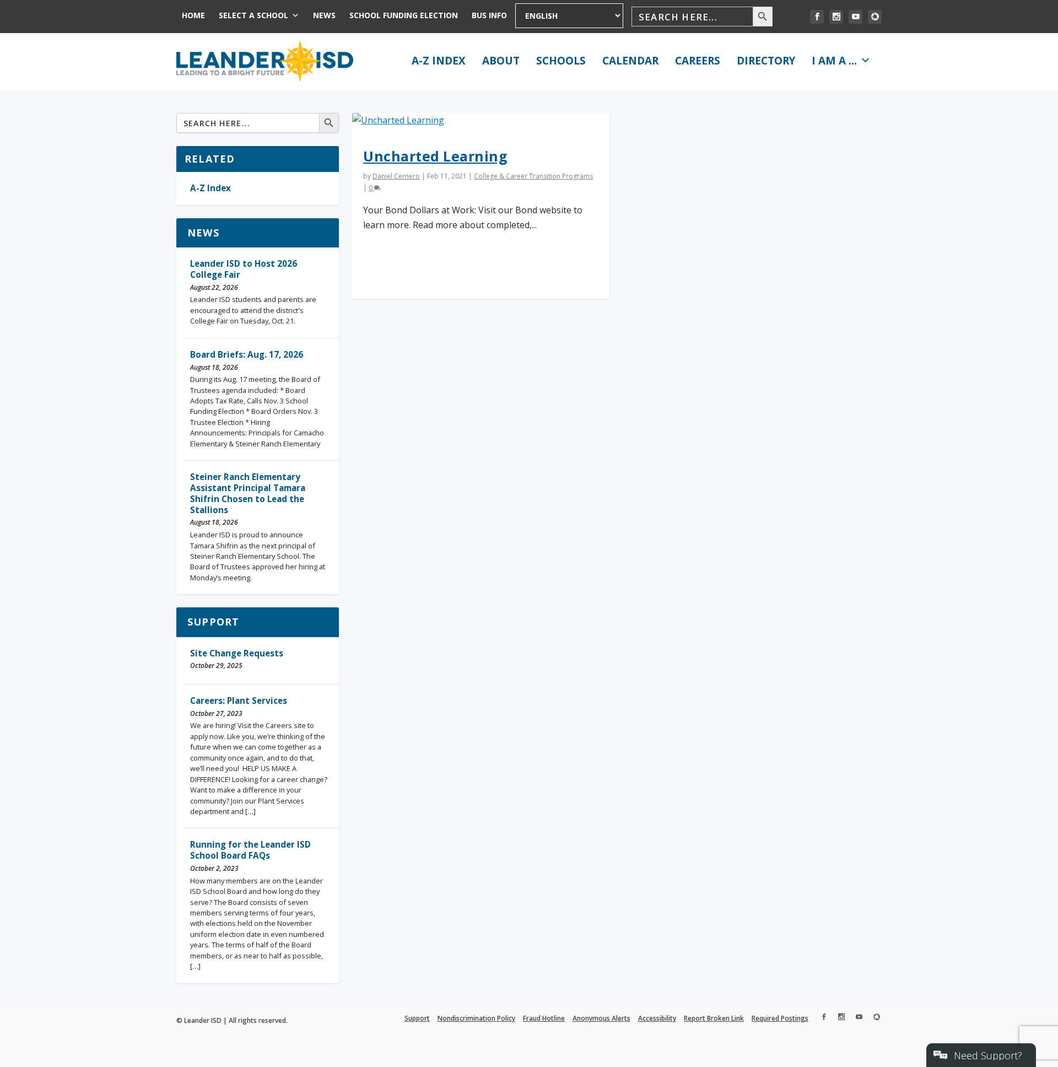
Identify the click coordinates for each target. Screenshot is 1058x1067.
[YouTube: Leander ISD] (855, 17)
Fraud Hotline (544, 1018)
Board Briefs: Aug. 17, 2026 (246, 354)
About (501, 60)
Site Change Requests (236, 653)
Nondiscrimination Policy (476, 1018)
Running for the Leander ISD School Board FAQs (250, 850)
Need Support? (988, 1055)
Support (213, 621)
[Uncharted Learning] (480, 120)
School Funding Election (403, 15)
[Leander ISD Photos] (875, 17)
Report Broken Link (714, 1018)
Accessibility (657, 1018)
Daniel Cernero (396, 176)
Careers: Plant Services (238, 700)
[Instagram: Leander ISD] (836, 17)
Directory (766, 60)
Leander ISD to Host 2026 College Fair (243, 269)
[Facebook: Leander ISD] (817, 17)
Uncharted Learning (435, 156)
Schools (561, 60)
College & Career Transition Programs (533, 176)
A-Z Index (439, 60)
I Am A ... (834, 60)
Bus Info (489, 15)
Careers (697, 60)
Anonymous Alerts (601, 1018)
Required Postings (780, 1018)
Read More (401, 272)
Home (193, 15)
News (324, 15)
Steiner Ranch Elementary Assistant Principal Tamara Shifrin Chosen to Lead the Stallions (247, 493)
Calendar (630, 60)
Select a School (253, 15)
